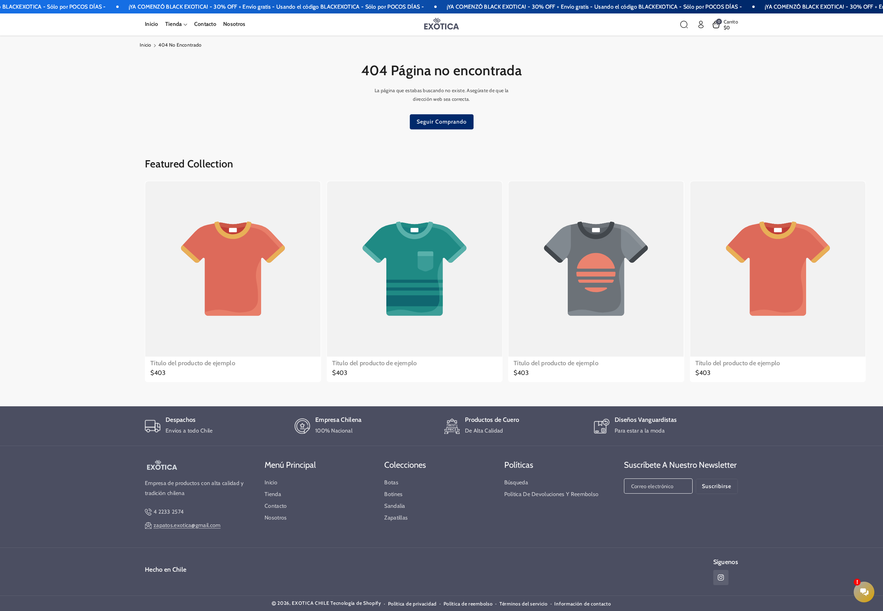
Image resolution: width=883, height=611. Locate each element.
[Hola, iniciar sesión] (701, 24)
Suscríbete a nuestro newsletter (680, 465)
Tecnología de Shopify (355, 603)
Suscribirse (716, 486)
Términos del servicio (523, 604)
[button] (176, 24)
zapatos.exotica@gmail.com (187, 525)
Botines (393, 494)
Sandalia (394, 506)
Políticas (518, 465)
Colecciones (405, 465)
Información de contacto (582, 604)
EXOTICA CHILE (310, 603)
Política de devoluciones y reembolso (551, 494)
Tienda (273, 494)
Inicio (145, 45)
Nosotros (276, 517)
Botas (391, 482)
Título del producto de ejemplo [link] (192, 363)
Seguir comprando (442, 121)
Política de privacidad (412, 604)
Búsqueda (516, 482)
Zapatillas (396, 517)
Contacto (276, 506)
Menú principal (290, 465)
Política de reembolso (468, 604)
